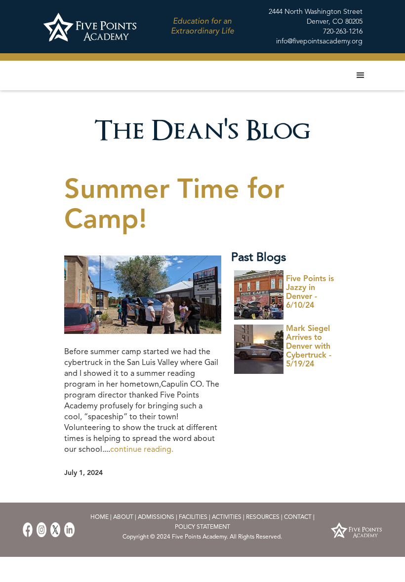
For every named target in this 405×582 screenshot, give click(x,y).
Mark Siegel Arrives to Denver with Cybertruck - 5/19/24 (308, 346)
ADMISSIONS (156, 517)
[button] (360, 75)
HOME (99, 517)
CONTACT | (299, 517)
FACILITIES (193, 517)
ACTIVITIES (227, 517)
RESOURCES (263, 517)
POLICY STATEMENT (202, 527)
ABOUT (124, 517)
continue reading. (141, 450)
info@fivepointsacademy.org (319, 41)
